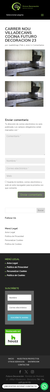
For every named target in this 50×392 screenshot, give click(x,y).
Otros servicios (16, 362)
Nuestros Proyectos (28, 359)
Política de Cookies (13, 244)
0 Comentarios (37, 45)
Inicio (11, 359)
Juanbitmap (13, 45)
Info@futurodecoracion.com (19, 385)
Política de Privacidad (14, 236)
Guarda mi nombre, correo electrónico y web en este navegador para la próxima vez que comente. (24, 185)
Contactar (23, 365)
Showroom (33, 362)
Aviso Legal (10, 232)
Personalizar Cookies (14, 240)
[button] (44, 386)
